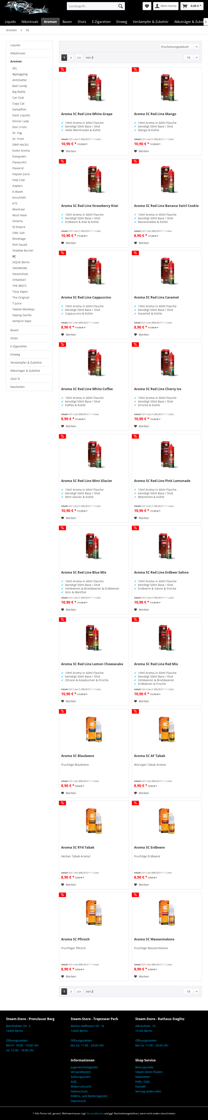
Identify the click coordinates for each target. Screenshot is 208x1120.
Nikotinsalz (17, 53)
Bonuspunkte (144, 1067)
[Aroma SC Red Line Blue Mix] (94, 546)
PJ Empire (18, 227)
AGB (73, 1082)
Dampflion (19, 109)
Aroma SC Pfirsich (75, 939)
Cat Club (18, 98)
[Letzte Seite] (79, 57)
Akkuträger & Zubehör (25, 371)
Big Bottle (18, 92)
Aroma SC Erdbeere (149, 847)
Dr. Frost (18, 139)
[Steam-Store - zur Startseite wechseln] (27, 9)
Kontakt (140, 1086)
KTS (14, 203)
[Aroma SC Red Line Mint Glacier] (94, 454)
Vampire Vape (21, 321)
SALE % (15, 379)
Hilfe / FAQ (142, 1082)
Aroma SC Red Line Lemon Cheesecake (92, 664)
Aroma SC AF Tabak (149, 756)
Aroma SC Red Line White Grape (86, 114)
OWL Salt (18, 233)
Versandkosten (81, 1072)
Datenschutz (79, 1091)
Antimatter (19, 80)
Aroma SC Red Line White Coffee (87, 389)
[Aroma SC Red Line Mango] (167, 87)
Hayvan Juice (21, 174)
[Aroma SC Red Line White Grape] (94, 87)
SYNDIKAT (19, 280)
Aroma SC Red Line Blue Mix (83, 572)
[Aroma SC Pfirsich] (94, 913)
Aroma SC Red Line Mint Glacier (86, 481)
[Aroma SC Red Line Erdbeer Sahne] (167, 546)
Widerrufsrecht (81, 1086)
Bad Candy (19, 86)
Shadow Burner (23, 250)
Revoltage (19, 239)
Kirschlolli (19, 197)
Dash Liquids (21, 115)
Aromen (16, 61)
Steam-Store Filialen (148, 1072)
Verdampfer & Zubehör (26, 362)
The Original (20, 297)
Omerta (17, 221)
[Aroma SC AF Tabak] (167, 729)
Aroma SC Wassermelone (154, 939)
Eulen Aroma (21, 150)
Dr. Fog (17, 133)
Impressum (78, 1101)
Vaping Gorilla (21, 315)
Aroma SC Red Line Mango (155, 114)
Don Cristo (19, 127)
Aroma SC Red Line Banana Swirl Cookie (166, 206)
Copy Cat (18, 103)
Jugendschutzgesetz (84, 1067)
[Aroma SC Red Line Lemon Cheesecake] (94, 637)
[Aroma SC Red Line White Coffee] (94, 362)
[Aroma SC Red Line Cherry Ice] (167, 362)
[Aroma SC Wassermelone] (167, 913)
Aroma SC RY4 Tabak (77, 847)
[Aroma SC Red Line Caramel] (167, 271)
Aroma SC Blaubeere (77, 756)
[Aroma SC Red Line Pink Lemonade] (167, 454)
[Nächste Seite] (71, 57)
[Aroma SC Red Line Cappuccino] (94, 271)
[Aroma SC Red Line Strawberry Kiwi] (94, 179)
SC (14, 256)
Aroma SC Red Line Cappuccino (86, 297)
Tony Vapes (20, 291)
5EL (14, 68)
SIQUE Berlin (21, 262)
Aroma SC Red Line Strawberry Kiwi (89, 206)
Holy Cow (18, 180)
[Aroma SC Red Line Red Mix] (167, 637)
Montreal (18, 209)
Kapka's (17, 186)
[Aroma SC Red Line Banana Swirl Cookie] (167, 179)
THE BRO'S (19, 286)
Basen (14, 330)
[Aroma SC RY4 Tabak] (94, 821)
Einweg (15, 354)
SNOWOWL (19, 268)
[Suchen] (120, 6)
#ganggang (20, 74)
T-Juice (17, 303)
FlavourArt (19, 162)
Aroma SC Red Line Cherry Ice (157, 389)
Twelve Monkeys (23, 309)
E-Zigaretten (18, 346)
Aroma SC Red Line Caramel (156, 297)
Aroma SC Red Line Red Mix (156, 664)
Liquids (15, 45)
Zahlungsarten (81, 1077)
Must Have (19, 215)
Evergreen (19, 156)
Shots (14, 338)
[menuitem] (96, 6)
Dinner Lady (20, 121)
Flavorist (18, 168)
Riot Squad (19, 244)
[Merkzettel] (147, 6)
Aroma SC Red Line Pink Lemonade (162, 481)
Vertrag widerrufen (148, 1091)
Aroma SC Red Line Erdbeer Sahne (161, 572)
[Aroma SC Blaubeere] (94, 729)
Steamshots (20, 274)
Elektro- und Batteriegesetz (89, 1096)
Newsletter (142, 1077)
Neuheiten (17, 387)
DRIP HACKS (20, 145)
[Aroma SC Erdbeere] (167, 821)
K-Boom (17, 192)
